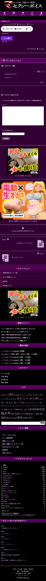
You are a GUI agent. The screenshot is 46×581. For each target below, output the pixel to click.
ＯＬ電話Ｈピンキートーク (10, 549)
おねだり (18, 395)
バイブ (18, 406)
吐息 (42, 409)
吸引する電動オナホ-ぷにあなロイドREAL (23, 221)
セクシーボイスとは (9, 435)
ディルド (12, 406)
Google (5, 467)
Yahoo (5, 469)
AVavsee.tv (6, 480)
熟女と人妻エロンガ (9, 491)
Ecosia (5, 495)
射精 (37, 414)
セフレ (7, 406)
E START (6, 497)
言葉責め (26, 418)
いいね (6, 38)
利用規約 (5, 450)
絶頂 (19, 417)
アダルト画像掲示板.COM (11, 503)
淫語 (43, 48)
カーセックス (29, 403)
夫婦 (17, 414)
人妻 (29, 409)
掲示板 (5, 281)
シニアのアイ (5, 539)
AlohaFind (6, 482)
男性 (2, 382)
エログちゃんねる (9, 499)
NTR (7, 395)
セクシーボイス (23, 575)
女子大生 (22, 414)
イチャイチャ (10, 399)
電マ (31, 418)
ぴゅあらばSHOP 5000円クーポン (23, 231)
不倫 (16, 409)
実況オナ (32, 414)
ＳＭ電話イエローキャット (10, 528)
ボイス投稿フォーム (9, 277)
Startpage (6, 506)
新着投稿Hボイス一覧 (10, 273)
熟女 (7, 418)
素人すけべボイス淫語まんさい (13, 508)
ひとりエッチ (35, 394)
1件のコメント (22, 24)
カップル (31, 24)
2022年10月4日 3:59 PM (10, 73)
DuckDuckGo (7, 476)
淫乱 (41, 414)
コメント (4, 104)
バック (23, 406)
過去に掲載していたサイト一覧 (12, 444)
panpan (5, 484)
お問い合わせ (6, 453)
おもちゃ (24, 395)
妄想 (27, 414)
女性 (2, 376)
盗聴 (15, 418)
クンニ (37, 403)
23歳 (6, 41)
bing (4, 471)
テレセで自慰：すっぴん (23, 175)
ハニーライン (5, 533)
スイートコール (6, 544)
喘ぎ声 (5, 413)
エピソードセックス (9, 493)
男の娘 (12, 418)
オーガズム (7, 402)
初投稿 (35, 409)
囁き (12, 414)
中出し (21, 409)
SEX (40, 48)
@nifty (5, 501)
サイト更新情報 (7, 438)
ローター (11, 409)
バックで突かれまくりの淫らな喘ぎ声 (14, 329)
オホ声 (40, 399)
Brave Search (7, 478)
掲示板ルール (7, 285)
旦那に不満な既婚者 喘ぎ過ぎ (11, 335)
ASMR (3, 395)
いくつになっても (7, 351)
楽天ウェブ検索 (8, 486)
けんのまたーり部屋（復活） (11, 354)
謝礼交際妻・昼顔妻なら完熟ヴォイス (14, 560)
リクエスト (35, 406)
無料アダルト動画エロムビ (12, 473)
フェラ (28, 406)
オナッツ (6, 488)
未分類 (3, 379)
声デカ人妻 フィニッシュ (9, 332)
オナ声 (33, 398)
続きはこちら (5, 510)
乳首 (25, 409)
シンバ (4, 24)
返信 (41, 82)
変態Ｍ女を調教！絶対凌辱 (10, 555)
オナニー (23, 398)
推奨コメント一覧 (8, 441)
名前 (23, 130)
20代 (3, 41)
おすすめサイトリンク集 (10, 447)
